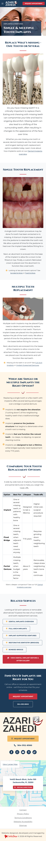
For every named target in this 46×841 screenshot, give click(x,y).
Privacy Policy (23, 814)
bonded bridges (16, 273)
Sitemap (23, 825)
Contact (23, 810)
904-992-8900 (23, 704)
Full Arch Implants (17, 628)
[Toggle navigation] (2, 3)
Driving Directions (24, 787)
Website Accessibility (23, 822)
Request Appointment (33, 3)
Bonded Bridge (15, 649)
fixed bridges (30, 273)
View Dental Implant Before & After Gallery (24, 659)
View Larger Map (10, 764)
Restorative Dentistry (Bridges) (23, 642)
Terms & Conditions (23, 818)
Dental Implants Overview (21, 621)
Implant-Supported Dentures (27, 365)
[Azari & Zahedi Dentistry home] (23, 724)
